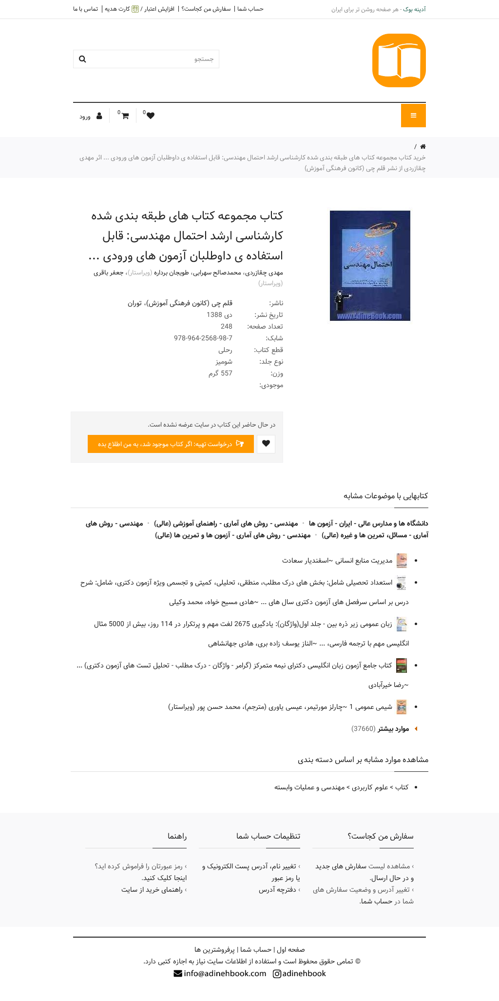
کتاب (402, 787)
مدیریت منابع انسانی (364, 561)
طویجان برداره (171, 272)
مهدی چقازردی (264, 272)
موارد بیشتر (393, 729)
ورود (85, 116)
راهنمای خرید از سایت (152, 890)
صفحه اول (291, 950)
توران (135, 303)
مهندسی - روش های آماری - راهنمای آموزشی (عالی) (226, 524)
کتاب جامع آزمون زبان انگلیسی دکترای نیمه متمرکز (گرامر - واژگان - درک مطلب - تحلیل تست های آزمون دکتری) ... (235, 665)
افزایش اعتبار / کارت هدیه (139, 9)
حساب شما (250, 9)
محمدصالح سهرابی (217, 272)
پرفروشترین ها (214, 950)
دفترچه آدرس (277, 890)
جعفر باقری (109, 272)
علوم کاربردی (370, 787)
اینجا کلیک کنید (165, 878)
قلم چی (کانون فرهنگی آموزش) (189, 303)
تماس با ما (85, 9)
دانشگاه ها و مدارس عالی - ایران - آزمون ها (368, 524)
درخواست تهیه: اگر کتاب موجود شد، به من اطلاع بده (165, 444)
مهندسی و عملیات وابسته (309, 787)
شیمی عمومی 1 (371, 707)
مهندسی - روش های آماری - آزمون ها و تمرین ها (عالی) (232, 535)
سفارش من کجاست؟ (205, 9)
